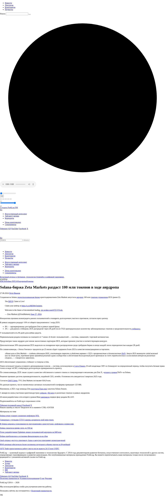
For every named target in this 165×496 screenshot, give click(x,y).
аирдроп (79, 297)
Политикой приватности (41, 491)
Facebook (22, 229)
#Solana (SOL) (11, 281)
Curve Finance (79, 366)
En (1, 210)
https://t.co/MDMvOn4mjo (32, 306)
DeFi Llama (12, 381)
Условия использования (29, 478)
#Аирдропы (21, 281)
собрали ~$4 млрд (47, 393)
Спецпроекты (10, 224)
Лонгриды (9, 5)
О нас (42, 478)
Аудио (7, 463)
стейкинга (135, 329)
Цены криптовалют (13, 222)
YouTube (14, 229)
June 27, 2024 (36, 314)
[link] (6, 236)
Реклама (48, 478)
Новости (8, 3)
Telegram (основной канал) (11, 405)
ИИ (6, 470)
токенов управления (99, 297)
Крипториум (10, 7)
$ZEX (10, 301)
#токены (29, 281)
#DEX (2, 281)
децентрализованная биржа (28, 297)
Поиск (2, 14)
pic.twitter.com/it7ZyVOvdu (52, 310)
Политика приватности (9, 478)
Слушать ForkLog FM (9, 208)
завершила (45, 397)
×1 (2, 196)
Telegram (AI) (5, 229)
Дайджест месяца (12, 216)
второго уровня (110, 372)
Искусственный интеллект (16, 214)
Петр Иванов (14, 293)
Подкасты (9, 9)
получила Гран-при (39, 389)
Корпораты (9, 218)
